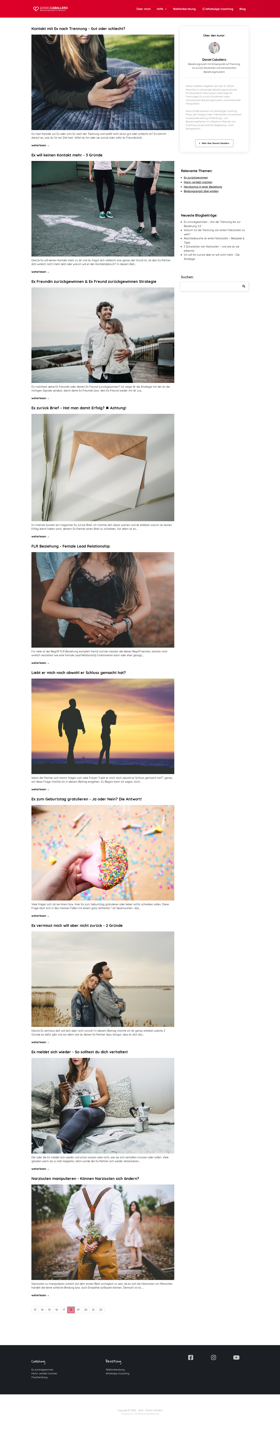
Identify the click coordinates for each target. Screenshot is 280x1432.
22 (100, 1309)
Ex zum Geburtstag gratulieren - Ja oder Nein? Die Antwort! (86, 799)
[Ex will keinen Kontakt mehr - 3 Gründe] (102, 208)
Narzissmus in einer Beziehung (203, 187)
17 (64, 1309)
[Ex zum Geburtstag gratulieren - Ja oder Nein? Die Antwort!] (102, 852)
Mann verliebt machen (44, 1373)
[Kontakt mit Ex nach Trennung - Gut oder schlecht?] (102, 82)
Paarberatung (39, 1377)
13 (35, 1309)
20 (85, 1309)
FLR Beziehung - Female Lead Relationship (70, 546)
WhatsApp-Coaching (117, 1373)
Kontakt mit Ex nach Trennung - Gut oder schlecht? (78, 28)
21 (93, 1309)
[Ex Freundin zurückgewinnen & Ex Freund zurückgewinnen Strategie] (102, 335)
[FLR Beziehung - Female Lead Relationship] (102, 600)
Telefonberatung (184, 9)
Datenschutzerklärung (147, 1413)
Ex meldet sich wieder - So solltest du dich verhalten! (79, 1051)
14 (42, 1309)
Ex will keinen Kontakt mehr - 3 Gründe (66, 155)
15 (49, 1309)
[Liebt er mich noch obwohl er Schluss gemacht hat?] (102, 726)
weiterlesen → (40, 145)
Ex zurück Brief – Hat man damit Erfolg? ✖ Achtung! (78, 407)
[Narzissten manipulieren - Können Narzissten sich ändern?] (102, 1232)
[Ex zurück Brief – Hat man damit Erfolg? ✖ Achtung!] (102, 467)
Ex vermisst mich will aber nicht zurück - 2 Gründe (77, 925)
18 (71, 1309)
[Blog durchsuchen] (243, 286)
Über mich (143, 9)
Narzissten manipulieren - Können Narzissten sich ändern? (85, 1178)
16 (56, 1309)
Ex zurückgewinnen (196, 177)
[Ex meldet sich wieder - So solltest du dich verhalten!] (102, 1105)
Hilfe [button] (161, 9)
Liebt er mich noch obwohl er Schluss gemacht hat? (78, 672)
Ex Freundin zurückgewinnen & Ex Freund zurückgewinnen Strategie (93, 281)
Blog (242, 9)
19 (78, 1309)
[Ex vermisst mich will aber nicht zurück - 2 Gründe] (102, 979)
